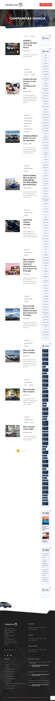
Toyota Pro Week (46, 316)
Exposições (46, 159)
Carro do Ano (44, 385)
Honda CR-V (45, 178)
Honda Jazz (46, 193)
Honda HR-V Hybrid (45, 439)
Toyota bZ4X (45, 296)
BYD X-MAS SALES (45, 106)
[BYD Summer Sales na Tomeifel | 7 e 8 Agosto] (45, 520)
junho (46, 217)
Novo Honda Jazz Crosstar (29, 351)
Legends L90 (45, 219)
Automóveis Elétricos (45, 355)
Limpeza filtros (45, 222)
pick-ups (45, 244)
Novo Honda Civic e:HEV (28, 428)
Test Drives (32, 36)
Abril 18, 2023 (26, 394)
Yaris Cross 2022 (45, 503)
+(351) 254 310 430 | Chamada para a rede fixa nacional (40, 685)
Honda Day (26, 126)
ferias (46, 162)
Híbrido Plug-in (45, 167)
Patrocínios (46, 241)
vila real (33, 74)
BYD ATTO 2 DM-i (45, 66)
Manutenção (45, 225)
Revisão (45, 265)
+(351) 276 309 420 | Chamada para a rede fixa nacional (40, 675)
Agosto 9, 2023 (26, 227)
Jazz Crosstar (45, 211)
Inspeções (45, 203)
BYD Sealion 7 (45, 101)
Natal (46, 230)
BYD (45, 60)
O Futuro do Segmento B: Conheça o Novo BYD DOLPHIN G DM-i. (45, 564)
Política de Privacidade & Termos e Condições (16, 683)
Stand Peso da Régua (10, 678)
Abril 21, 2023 (26, 355)
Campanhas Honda (28, 72)
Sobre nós (8, 664)
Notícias (26, 171)
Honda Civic (45, 175)
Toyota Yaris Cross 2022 (45, 488)
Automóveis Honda (45, 359)
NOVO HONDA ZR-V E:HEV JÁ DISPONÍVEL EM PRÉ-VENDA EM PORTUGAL (30, 180)
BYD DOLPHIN (45, 71)
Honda (25, 36)
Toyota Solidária (45, 322)
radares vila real (45, 262)
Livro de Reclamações (10, 685)
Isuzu (46, 206)
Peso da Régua (44, 452)
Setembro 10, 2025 (27, 143)
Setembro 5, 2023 (27, 188)
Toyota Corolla (45, 301)
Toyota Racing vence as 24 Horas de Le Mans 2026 (45, 579)
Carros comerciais (45, 122)
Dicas (25, 385)
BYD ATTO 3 (45, 68)
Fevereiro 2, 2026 (27, 91)
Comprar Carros (45, 142)
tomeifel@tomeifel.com (11, 649)
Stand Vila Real (9, 676)
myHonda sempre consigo (27, 222)
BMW (46, 57)
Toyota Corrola (45, 304)
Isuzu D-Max (45, 208)
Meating (45, 227)
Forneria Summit (46, 164)
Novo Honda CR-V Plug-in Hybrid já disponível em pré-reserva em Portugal (30, 265)
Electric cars (45, 413)
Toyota (32, 422)
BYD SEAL (45, 85)
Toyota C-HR (45, 298)
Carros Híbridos (28, 123)
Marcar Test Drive (45, 4)
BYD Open (46, 83)
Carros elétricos (45, 128)
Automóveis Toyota (45, 363)
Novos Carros (45, 235)
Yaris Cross (45, 500)
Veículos (45, 495)
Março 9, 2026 (26, 50)
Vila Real (45, 497)
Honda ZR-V (45, 196)
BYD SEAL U (45, 95)
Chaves (44, 403)
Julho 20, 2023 (26, 274)
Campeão (45, 120)
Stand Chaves (9, 681)
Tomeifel (26, 74)
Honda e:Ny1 (45, 188)
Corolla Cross (45, 145)
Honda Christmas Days (44, 423)
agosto (45, 55)
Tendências (46, 285)
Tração (45, 329)
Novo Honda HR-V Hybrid (28, 390)
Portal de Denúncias (10, 688)
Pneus (46, 249)
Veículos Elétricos (46, 334)
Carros (45, 388)
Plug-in (45, 246)
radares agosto (45, 254)
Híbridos (26, 422)
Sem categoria (45, 271)
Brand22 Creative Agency (24, 697)
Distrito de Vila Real (45, 409)
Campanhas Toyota (28, 419)
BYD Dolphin (45, 370)
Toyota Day (46, 306)
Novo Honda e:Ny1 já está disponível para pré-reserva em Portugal (30, 310)
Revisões (45, 268)
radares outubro (45, 257)
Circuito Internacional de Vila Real (45, 138)
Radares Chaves (44, 461)
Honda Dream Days (28, 128)
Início (7, 662)
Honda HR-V (45, 190)
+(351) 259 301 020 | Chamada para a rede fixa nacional (40, 666)
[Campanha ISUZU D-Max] (45, 535)
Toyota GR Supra (46, 309)
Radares (45, 458)
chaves (45, 133)
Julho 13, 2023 (26, 318)
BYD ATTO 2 (45, 63)
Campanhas (26, 69)
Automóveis (45, 351)
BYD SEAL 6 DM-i (46, 92)
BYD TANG (46, 103)
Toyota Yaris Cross (45, 483)
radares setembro (46, 260)
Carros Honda (44, 396)
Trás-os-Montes (45, 492)
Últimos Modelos (46, 332)
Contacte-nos (9, 674)
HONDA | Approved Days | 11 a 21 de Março (30, 44)
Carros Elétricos (28, 120)
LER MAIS (27, 61)
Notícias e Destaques (10, 671)
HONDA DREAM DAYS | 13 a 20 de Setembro (30, 138)
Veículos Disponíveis (10, 669)
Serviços (45, 273)
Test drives (45, 472)
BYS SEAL (45, 109)
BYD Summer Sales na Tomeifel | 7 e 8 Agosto (45, 555)
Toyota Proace (45, 319)
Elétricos (45, 416)
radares (45, 252)
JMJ (45, 214)
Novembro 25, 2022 (27, 432)
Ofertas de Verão (46, 238)
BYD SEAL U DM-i (45, 98)
